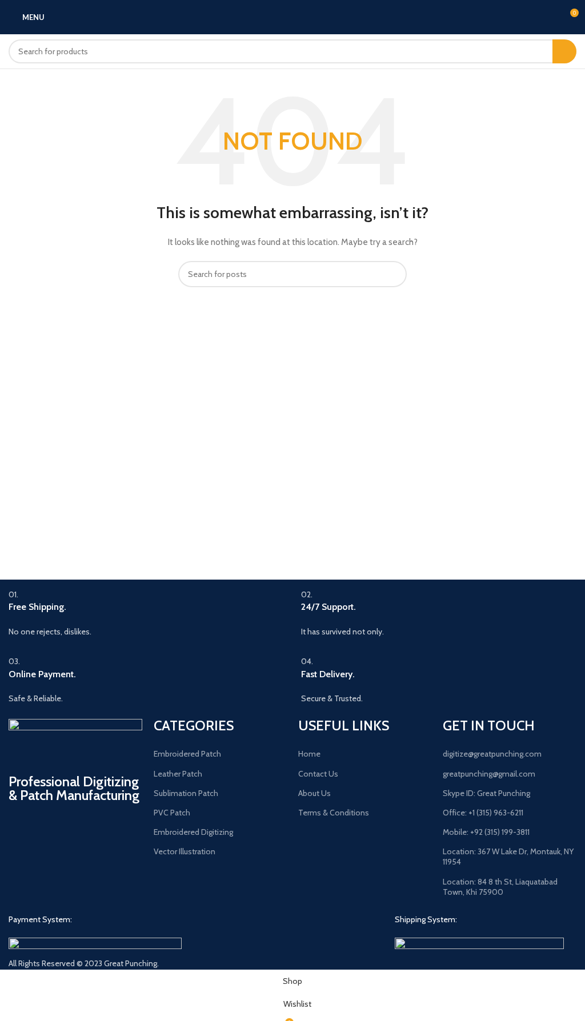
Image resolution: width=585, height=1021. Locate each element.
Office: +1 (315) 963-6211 (483, 812)
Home (309, 754)
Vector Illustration (184, 851)
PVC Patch (172, 812)
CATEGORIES (194, 725)
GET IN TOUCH (489, 725)
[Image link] (95, 943)
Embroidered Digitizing (193, 832)
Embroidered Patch (187, 754)
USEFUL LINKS (343, 725)
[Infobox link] (146, 613)
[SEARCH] (564, 51)
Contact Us (318, 774)
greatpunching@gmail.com (489, 774)
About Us (314, 793)
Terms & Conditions (333, 812)
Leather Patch (178, 774)
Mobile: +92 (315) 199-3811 (486, 832)
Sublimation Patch (186, 793)
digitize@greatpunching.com (492, 754)
